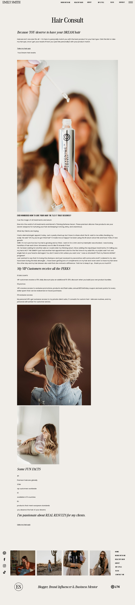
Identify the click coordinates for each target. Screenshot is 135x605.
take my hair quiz (23, 524)
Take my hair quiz (24, 48)
